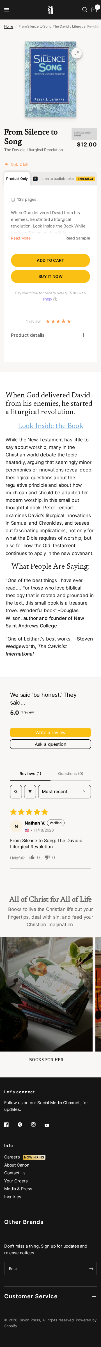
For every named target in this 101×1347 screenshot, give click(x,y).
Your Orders (16, 1181)
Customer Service (31, 1296)
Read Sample (77, 238)
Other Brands (24, 1222)
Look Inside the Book (50, 426)
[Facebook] (10, 1124)
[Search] (84, 9)
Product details (28, 335)
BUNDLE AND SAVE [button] (82, 134)
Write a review (50, 732)
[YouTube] (51, 1125)
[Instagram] (37, 1124)
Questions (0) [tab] (70, 773)
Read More (20, 238)
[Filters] (30, 791)
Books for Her (46, 1059)
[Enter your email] (91, 1268)
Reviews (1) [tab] (30, 773)
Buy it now (50, 276)
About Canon (16, 1165)
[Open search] (16, 791)
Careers (13, 1157)
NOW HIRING (34, 1157)
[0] (93, 9)
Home (8, 26)
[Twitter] (24, 1124)
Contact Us (15, 1172)
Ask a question (50, 744)
